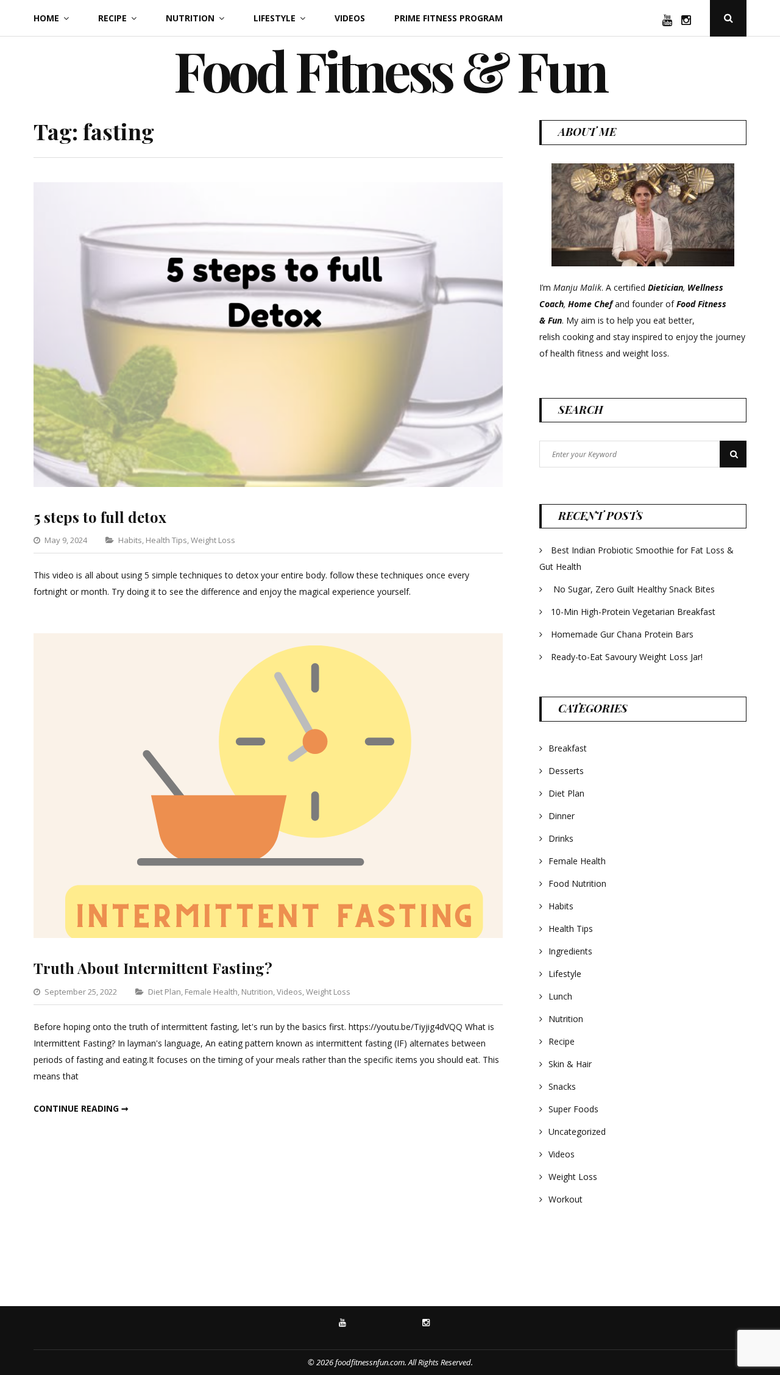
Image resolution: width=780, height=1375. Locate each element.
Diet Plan (164, 991)
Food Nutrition (577, 883)
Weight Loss (213, 540)
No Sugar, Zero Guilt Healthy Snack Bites (634, 589)
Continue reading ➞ (81, 1108)
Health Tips (166, 540)
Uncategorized (577, 1131)
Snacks (562, 1086)
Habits (130, 540)
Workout (565, 1199)
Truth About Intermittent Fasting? (153, 968)
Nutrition (190, 18)
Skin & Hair (570, 1064)
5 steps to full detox (100, 517)
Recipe (112, 18)
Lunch (560, 996)
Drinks (560, 838)
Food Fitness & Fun (390, 70)
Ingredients (570, 951)
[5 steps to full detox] (268, 483)
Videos (350, 18)
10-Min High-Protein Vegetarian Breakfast (634, 611)
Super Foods (573, 1109)
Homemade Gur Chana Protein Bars (622, 634)
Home (46, 18)
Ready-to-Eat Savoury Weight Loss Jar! (627, 657)
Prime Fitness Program (448, 18)
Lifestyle (275, 18)
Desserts (566, 770)
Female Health (211, 991)
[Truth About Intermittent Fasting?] (268, 934)
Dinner (561, 816)
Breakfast (567, 748)
